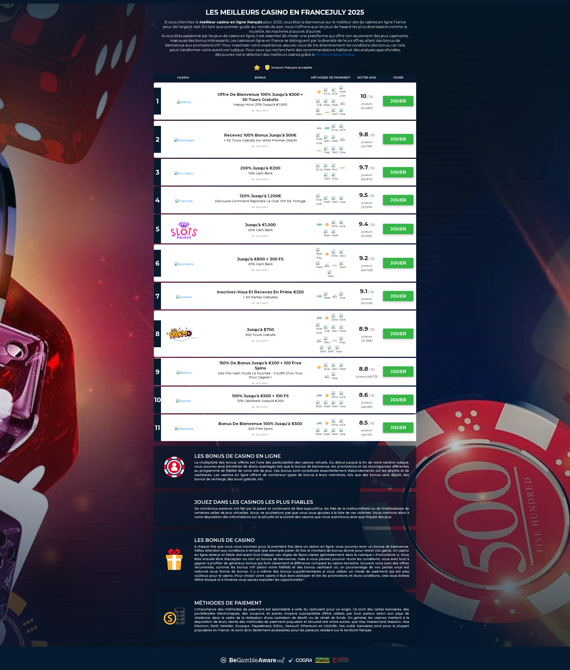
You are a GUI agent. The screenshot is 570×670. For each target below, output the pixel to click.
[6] (181, 264)
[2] (182, 140)
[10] (182, 401)
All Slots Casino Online (334, 54)
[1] (182, 102)
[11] (182, 428)
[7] (182, 297)
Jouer (398, 101)
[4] (181, 201)
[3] (182, 173)
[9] (181, 372)
